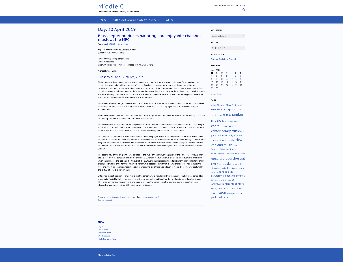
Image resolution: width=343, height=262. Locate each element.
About (104, 20)
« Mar (213, 94)
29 (212, 88)
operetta (220, 159)
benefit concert (216, 115)
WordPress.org (104, 236)
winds (229, 193)
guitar (214, 135)
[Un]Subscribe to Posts (107, 239)
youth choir (237, 193)
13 (236, 79)
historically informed (232, 135)
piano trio (215, 168)
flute (242, 131)
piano (230, 163)
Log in (100, 226)
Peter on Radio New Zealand (223, 59)
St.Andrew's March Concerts (221, 180)
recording (223, 168)
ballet (220, 110)
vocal (222, 193)
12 (231, 79)
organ (214, 164)
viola (241, 188)
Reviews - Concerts (127, 197)
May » (219, 94)
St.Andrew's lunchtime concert (228, 175)
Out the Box (110, 255)
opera (235, 153)
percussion (222, 164)
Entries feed (103, 229)
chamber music (153, 197)
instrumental (216, 140)
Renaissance (233, 167)
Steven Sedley (123, 44)
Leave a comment (105, 200)
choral (215, 126)
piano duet (239, 164)
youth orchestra (219, 197)
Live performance (112, 197)
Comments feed (104, 233)
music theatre (228, 140)
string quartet (218, 188)
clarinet (223, 127)
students (232, 188)
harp (219, 136)
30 (217, 88)
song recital (226, 172)
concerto (232, 126)
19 (231, 82)
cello (225, 115)
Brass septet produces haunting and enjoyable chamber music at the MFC (149, 37)
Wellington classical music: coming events (136, 20)
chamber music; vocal (229, 121)
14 (241, 79)
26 (231, 85)
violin (214, 193)
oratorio (226, 159)
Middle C (111, 6)
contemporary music (225, 131)
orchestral (237, 158)
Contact (170, 20)
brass (145, 197)
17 (222, 82)
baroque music (232, 109)
